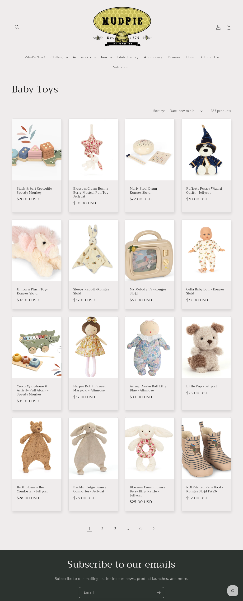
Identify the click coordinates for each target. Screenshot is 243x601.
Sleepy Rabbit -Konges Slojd (91, 292)
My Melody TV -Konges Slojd (148, 292)
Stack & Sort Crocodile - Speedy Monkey (35, 191)
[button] (17, 27)
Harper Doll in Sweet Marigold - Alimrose (89, 389)
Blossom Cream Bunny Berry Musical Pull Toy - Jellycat (91, 193)
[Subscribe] (159, 592)
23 (140, 528)
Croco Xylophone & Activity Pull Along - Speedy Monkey (33, 391)
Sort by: (159, 111)
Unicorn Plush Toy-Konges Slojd (32, 292)
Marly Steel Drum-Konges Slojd (144, 191)
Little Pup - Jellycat (201, 387)
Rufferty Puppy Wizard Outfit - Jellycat (204, 191)
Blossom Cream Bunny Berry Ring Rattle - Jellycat (147, 492)
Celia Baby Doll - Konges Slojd (205, 292)
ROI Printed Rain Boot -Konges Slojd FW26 (205, 490)
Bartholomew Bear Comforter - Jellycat (32, 490)
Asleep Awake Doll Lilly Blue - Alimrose (148, 389)
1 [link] (89, 528)
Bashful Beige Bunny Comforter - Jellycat (89, 490)
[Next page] (153, 528)
